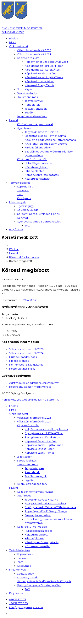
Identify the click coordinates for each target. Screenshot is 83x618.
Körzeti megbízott (36, 167)
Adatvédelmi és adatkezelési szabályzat (34, 382)
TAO (27, 225)
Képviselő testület (28, 57)
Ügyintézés (24, 128)
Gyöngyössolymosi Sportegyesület (39, 221)
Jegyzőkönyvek (34, 100)
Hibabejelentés (34, 170)
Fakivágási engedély (38, 147)
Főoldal (14, 38)
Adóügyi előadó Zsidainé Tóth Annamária (50, 139)
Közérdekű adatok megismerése (30, 386)
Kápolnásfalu (25, 186)
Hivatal (13, 120)
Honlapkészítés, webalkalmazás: (31, 399)
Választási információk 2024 (34, 54)
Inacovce (23, 190)
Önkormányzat (18, 46)
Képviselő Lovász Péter (39, 81)
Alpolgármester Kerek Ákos (42, 69)
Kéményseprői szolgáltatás (41, 174)
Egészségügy (25, 205)
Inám (20, 194)
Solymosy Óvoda (27, 209)
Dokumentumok (27, 96)
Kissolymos (24, 198)
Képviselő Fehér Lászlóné (41, 73)
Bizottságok (24, 89)
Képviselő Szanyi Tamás (39, 85)
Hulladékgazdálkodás (38, 163)
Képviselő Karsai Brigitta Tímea (44, 77)
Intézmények (17, 202)
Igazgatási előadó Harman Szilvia (45, 135)
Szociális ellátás (26, 93)
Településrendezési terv (32, 116)
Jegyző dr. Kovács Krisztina (41, 131)
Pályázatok (16, 229)
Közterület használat (37, 178)
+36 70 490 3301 (28, 300)
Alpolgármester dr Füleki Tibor (44, 65)
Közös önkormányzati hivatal (35, 124)
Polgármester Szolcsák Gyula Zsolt (46, 61)
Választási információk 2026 (34, 50)
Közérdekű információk (32, 159)
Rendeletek (32, 104)
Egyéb (29, 112)
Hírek (12, 42)
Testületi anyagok (36, 108)
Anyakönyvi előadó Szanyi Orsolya (46, 143)
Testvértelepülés (19, 182)
